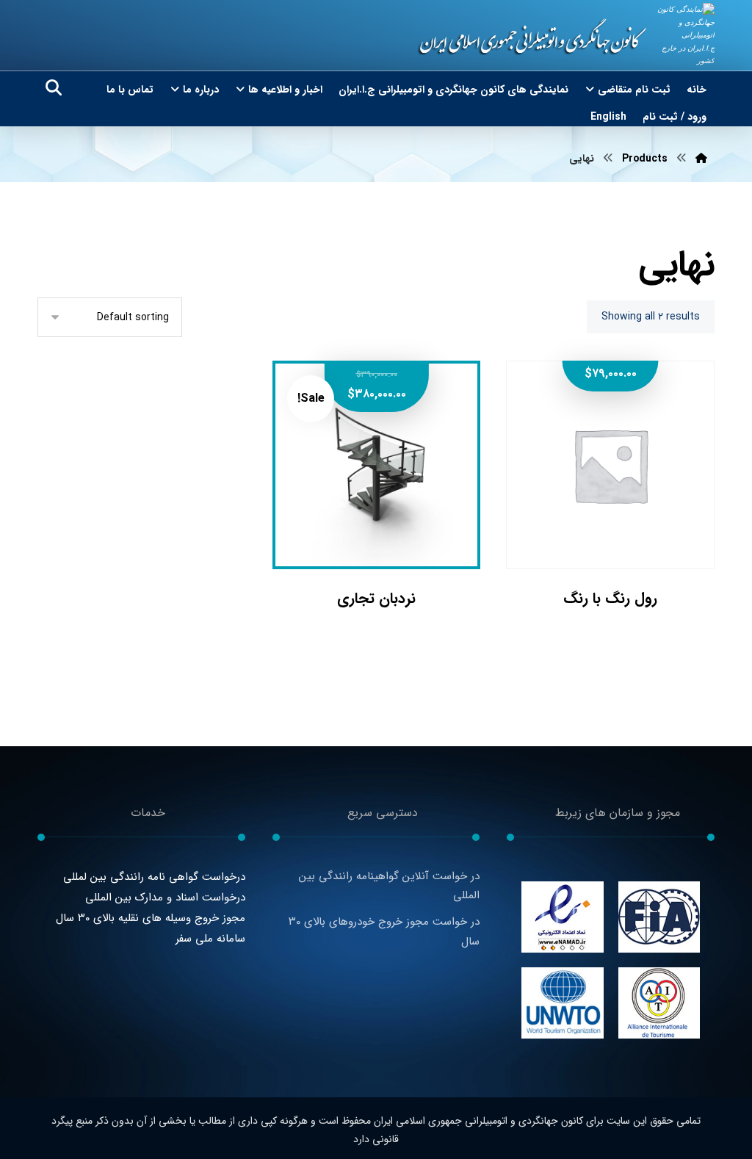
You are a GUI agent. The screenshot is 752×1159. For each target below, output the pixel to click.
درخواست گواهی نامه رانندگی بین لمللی (154, 877)
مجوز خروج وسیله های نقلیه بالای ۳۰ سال (150, 918)
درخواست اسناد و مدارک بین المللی (165, 897)
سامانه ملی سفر (210, 938)
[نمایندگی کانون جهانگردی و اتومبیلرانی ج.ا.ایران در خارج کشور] (685, 35)
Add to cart (620, 520)
